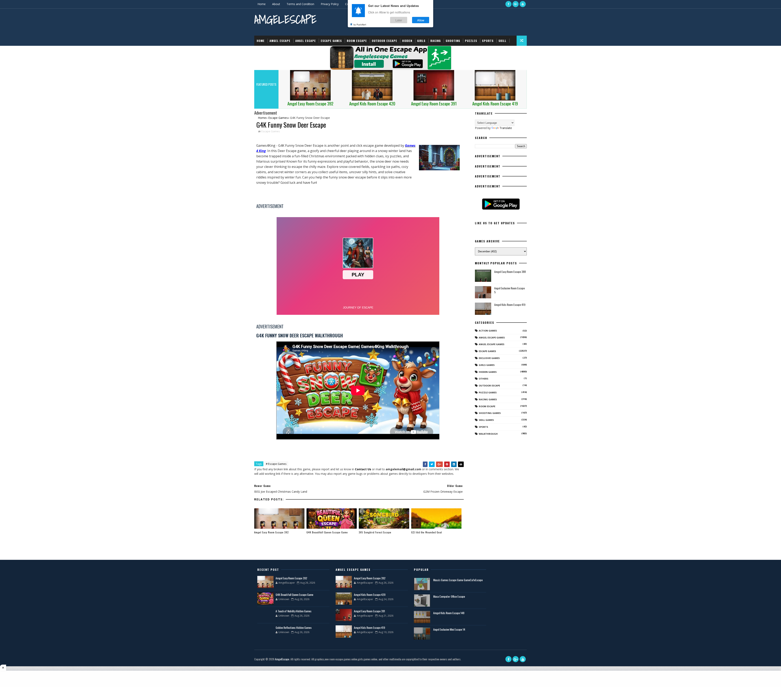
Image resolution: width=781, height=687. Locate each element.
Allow (420, 20)
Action (262, 51)
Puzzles (471, 40)
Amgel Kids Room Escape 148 (448, 613)
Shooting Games (490, 413)
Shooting (453, 40)
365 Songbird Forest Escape (375, 532)
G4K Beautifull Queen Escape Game (327, 532)
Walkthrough (488, 433)
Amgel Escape (279, 40)
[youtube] (523, 4)
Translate (506, 128)
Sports (488, 40)
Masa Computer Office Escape (449, 596)
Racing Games (488, 399)
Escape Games (331, 40)
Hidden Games (488, 371)
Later (398, 20)
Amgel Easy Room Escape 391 (369, 611)
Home (261, 4)
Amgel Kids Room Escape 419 (509, 304)
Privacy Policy (330, 4)
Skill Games (486, 419)
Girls (421, 40)
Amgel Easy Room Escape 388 (510, 271)
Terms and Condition (300, 4)
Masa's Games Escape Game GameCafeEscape (458, 580)
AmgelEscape (285, 19)
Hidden (407, 40)
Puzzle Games (488, 392)
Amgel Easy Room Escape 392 (271, 532)
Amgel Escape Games (492, 337)
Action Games (488, 330)
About (276, 4)
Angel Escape (305, 40)
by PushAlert (359, 24)
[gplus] (516, 4)
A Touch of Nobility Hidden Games (293, 611)
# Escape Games (276, 464)
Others (483, 378)
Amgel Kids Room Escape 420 (369, 594)
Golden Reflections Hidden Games (294, 627)
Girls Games (487, 364)
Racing (435, 40)
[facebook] (508, 4)
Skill (502, 40)
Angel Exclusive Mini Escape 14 (449, 629)
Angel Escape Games (491, 344)
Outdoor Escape (384, 40)
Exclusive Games (489, 358)
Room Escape (357, 40)
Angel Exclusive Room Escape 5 (509, 290)
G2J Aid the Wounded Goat (426, 532)
